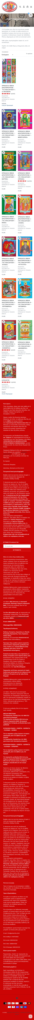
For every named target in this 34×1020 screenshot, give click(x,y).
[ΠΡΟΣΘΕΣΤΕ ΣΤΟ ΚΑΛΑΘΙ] (3, 60)
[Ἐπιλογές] (31, 7)
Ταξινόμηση (5, 52)
